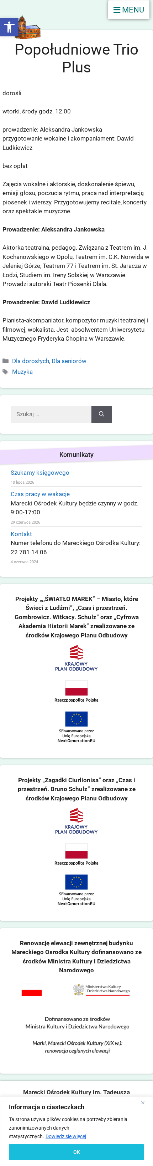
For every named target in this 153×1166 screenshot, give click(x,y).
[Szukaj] (101, 414)
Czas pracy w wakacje (40, 494)
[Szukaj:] (51, 414)
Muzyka (22, 371)
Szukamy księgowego (40, 472)
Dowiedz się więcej (66, 1136)
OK (76, 1152)
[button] (9, 27)
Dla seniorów (69, 361)
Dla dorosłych (30, 361)
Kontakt (21, 534)
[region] (76, 1131)
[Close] (145, 1102)
